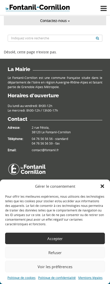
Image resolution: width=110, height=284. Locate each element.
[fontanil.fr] (27, 169)
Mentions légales (90, 278)
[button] (102, 186)
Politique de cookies (21, 278)
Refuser (55, 252)
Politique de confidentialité (57, 278)
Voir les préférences (55, 266)
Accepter (55, 238)
